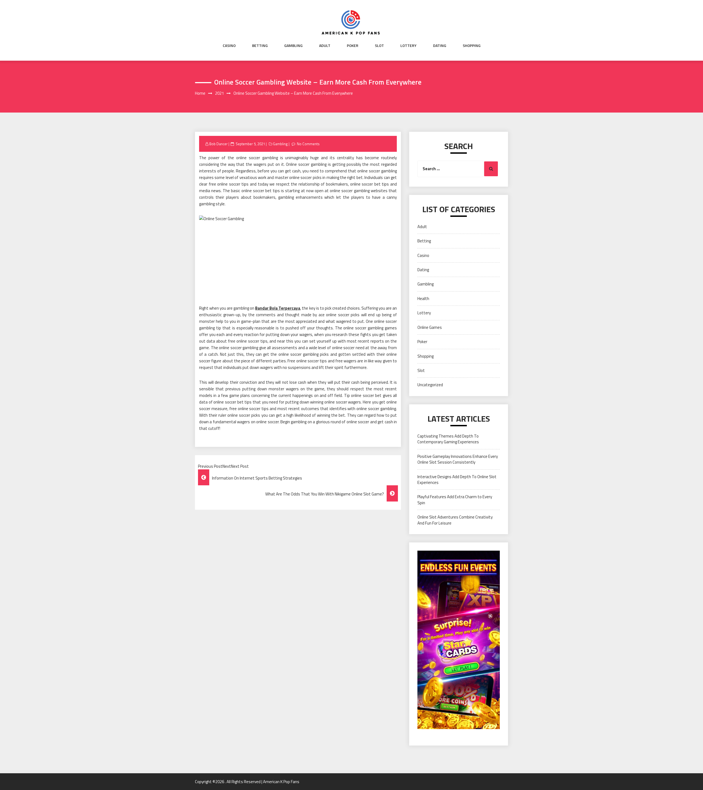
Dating (439, 45)
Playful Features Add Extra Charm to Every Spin (454, 500)
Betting (260, 45)
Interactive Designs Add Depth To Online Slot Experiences (456, 480)
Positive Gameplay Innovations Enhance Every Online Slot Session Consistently (457, 459)
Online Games (429, 327)
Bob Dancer (218, 144)
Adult (324, 45)
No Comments (308, 144)
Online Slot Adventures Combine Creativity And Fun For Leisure (455, 520)
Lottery (408, 45)
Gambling (293, 45)
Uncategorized (430, 385)
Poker (352, 45)
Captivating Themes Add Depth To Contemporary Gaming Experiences (448, 439)
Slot (379, 45)
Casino (229, 45)
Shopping (472, 45)
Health (423, 298)
